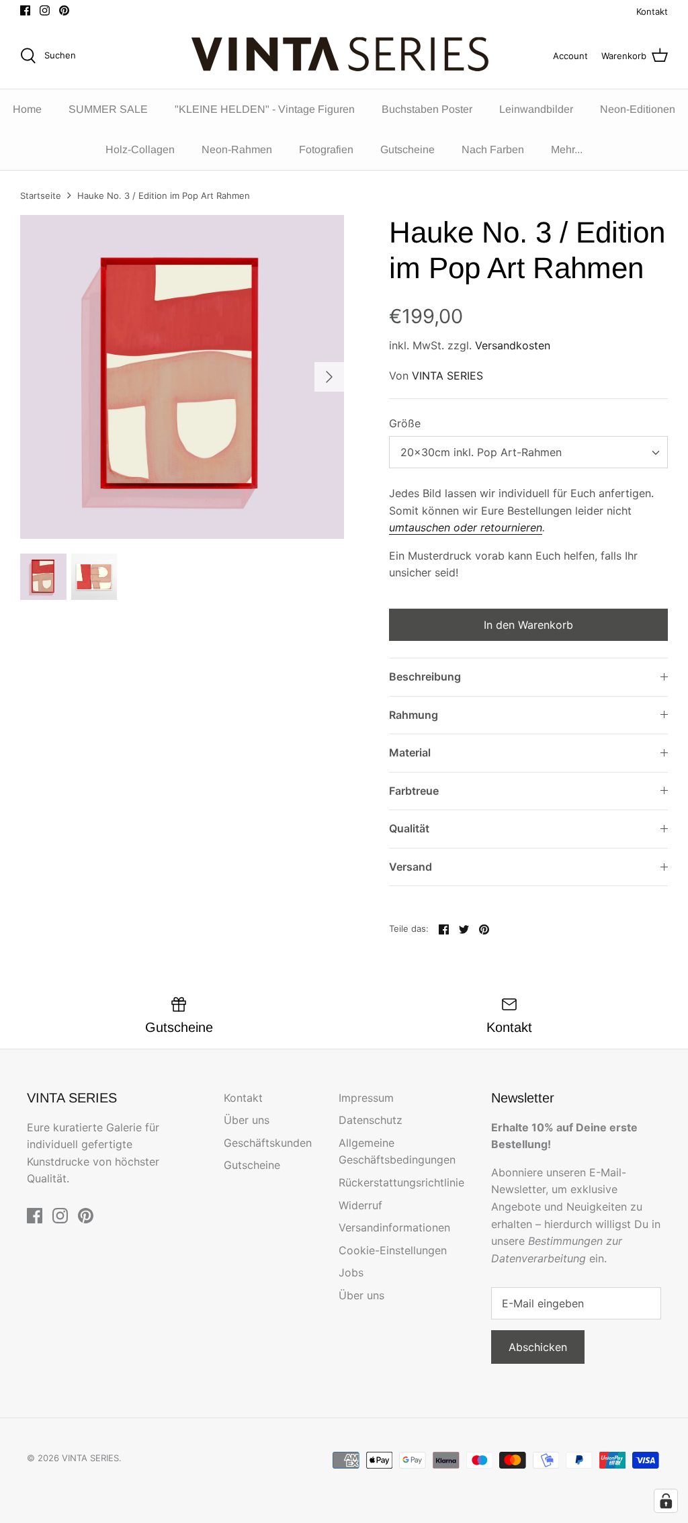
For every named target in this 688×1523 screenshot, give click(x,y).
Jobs (351, 1272)
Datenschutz (370, 1120)
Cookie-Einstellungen (393, 1250)
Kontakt (652, 11)
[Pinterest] (64, 10)
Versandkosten (512, 345)
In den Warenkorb (528, 625)
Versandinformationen (394, 1227)
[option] (182, 377)
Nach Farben (493, 149)
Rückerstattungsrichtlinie (401, 1182)
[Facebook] (25, 10)
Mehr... (567, 149)
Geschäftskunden (268, 1142)
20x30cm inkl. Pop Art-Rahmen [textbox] (481, 452)
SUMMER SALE (108, 109)
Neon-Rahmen (237, 149)
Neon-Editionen (637, 109)
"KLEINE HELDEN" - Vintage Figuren (265, 109)
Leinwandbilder (536, 109)
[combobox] (528, 452)
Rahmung (413, 715)
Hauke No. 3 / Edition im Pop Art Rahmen (163, 195)
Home (27, 109)
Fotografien (326, 149)
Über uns (246, 1120)
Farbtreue (414, 790)
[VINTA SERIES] (344, 55)
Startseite (40, 195)
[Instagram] (45, 10)
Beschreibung (425, 676)
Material (410, 752)
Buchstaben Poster (427, 109)
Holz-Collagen (140, 149)
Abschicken (538, 1347)
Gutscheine (407, 149)
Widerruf (360, 1205)
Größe (405, 423)
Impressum (366, 1097)
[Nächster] (329, 377)
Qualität (409, 828)
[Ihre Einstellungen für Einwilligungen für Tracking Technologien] (665, 1500)
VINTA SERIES (447, 375)
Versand (410, 866)
